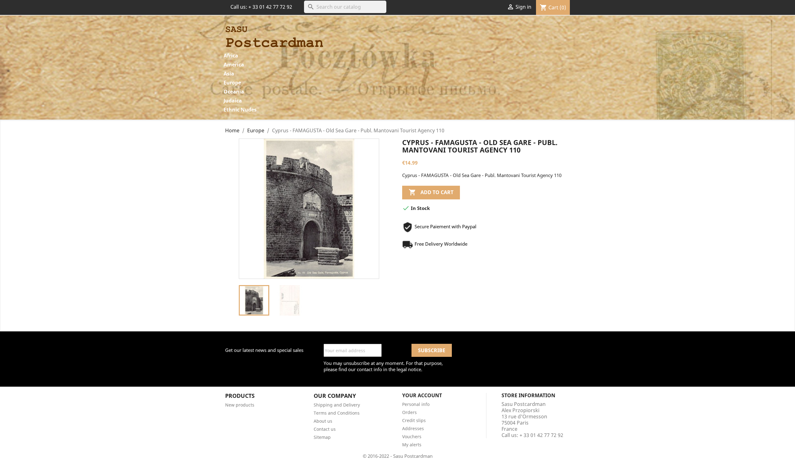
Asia (229, 73)
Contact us (325, 429)
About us (323, 421)
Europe (232, 82)
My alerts (411, 445)
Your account (422, 395)
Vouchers (411, 436)
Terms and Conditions (337, 413)
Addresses (413, 428)
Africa (231, 55)
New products (239, 405)
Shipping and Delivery (337, 405)
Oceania (234, 91)
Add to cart (431, 192)
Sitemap (322, 437)
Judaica (233, 100)
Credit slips (414, 420)
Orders (409, 412)
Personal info (415, 404)
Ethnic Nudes (240, 109)
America (234, 64)
